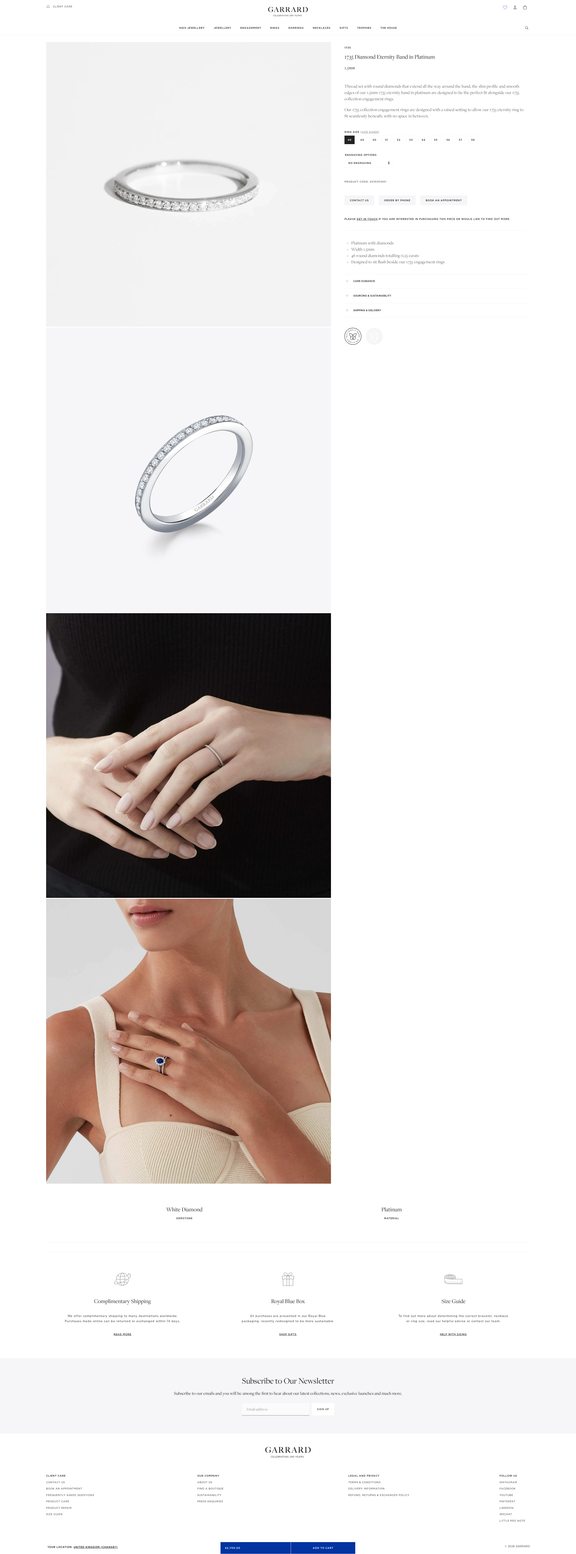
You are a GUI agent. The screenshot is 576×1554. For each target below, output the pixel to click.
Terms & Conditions (364, 1482)
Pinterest (507, 1501)
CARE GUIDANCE (364, 281)
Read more (122, 1334)
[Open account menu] (515, 7)
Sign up (323, 1409)
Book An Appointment (64, 1488)
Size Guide (54, 1514)
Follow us (508, 1475)
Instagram (508, 1482)
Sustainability (209, 1495)
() (370, 131)
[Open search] (527, 28)
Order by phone (397, 200)
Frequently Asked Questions (70, 1495)
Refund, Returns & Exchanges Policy (379, 1495)
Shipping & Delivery (367, 310)
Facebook (508, 1488)
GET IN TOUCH (367, 219)
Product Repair (59, 1507)
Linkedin (507, 1507)
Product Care (57, 1501)
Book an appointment (444, 200)
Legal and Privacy (364, 1475)
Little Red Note (512, 1520)
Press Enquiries (210, 1501)
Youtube (506, 1495)
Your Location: (82, 1547)
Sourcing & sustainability (372, 295)
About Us (204, 1482)
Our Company (208, 1475)
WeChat (506, 1514)
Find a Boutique (210, 1488)
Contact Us (55, 1482)
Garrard (523, 1546)
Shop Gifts (288, 1334)
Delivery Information (366, 1488)
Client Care (62, 6)
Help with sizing (453, 1334)
